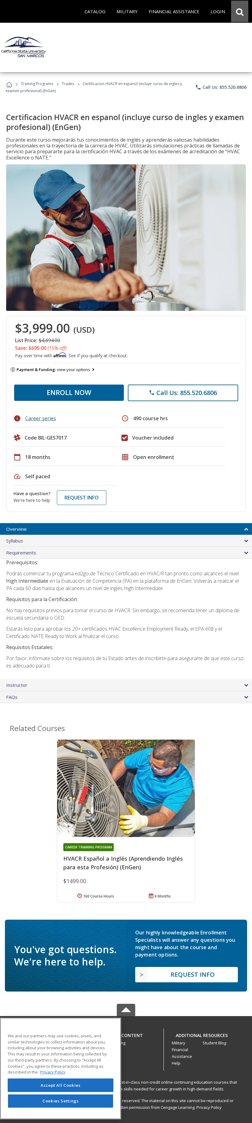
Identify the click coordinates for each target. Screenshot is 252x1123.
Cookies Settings (60, 1101)
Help (176, 1063)
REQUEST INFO (82, 497)
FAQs (12, 697)
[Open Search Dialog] (239, 11)
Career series (40, 418)
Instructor (16, 685)
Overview (16, 529)
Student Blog (214, 1043)
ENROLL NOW (69, 392)
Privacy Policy (209, 1107)
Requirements (21, 553)
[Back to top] (126, 1034)
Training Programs (37, 83)
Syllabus (14, 541)
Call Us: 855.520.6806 (220, 87)
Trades (68, 83)
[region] (60, 1068)
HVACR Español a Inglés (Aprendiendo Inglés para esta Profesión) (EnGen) (123, 863)
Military (178, 1043)
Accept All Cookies (61, 1085)
